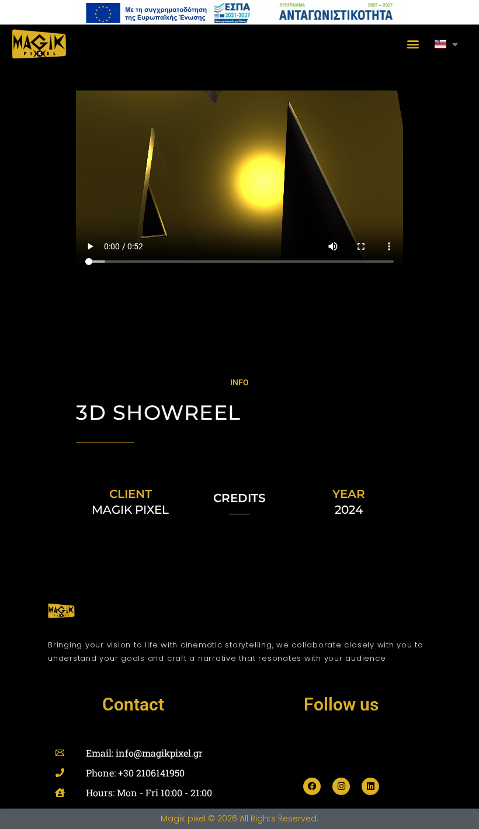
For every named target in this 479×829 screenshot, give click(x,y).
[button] (412, 44)
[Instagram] (341, 786)
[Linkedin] (370, 786)
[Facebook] (312, 786)
